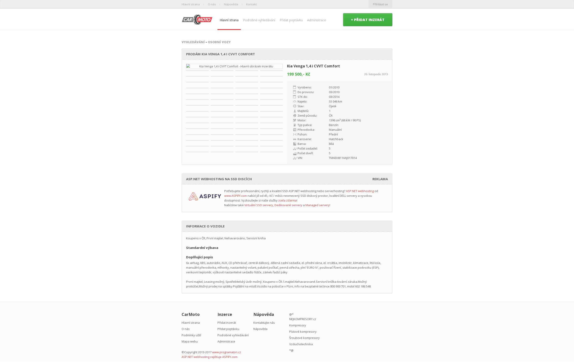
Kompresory (297, 325)
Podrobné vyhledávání (259, 20)
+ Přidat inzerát (368, 19)
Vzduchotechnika (301, 344)
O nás (212, 4)
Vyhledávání (193, 42)
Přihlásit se (380, 4)
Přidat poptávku (291, 20)
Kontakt (251, 4)
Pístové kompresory (303, 332)
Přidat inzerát (226, 323)
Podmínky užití (191, 335)
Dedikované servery (288, 205)
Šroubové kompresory (304, 338)
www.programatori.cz (226, 352)
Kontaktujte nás (264, 323)
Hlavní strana (191, 4)
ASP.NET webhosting (360, 191)
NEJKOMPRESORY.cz (302, 319)
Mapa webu (190, 341)
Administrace (316, 20)
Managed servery (317, 205)
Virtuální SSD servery (258, 205)
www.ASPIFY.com (235, 196)
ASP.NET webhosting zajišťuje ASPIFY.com (209, 357)
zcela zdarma (287, 200)
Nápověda (231, 4)
